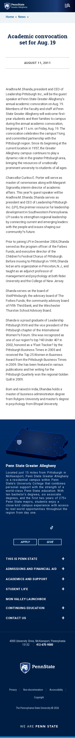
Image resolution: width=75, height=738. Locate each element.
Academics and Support (27, 579)
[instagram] (13, 528)
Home (10, 17)
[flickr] (61, 528)
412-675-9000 (44, 644)
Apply (25, 542)
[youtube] (42, 528)
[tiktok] (51, 528)
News (22, 17)
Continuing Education (25, 608)
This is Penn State (21, 559)
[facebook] (23, 528)
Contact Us (16, 618)
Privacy (13, 689)
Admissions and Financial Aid (31, 569)
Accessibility (56, 689)
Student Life (17, 589)
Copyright (39, 697)
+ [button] (63, 559)
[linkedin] (32, 528)
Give (50, 542)
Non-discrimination (33, 689)
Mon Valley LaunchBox (26, 599)
